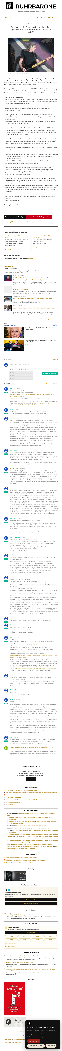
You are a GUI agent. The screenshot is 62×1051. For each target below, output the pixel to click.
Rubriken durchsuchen (11, 943)
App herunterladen (31, 899)
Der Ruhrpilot (9, 804)
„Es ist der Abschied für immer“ (14, 797)
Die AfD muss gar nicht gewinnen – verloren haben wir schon (32, 298)
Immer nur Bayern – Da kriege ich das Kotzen (27, 842)
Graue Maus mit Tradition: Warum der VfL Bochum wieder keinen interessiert (26, 956)
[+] (30, 369)
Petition (9, 79)
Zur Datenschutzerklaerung (35, 1037)
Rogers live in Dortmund (21, 289)
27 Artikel (8, 249)
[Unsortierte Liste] (21, 369)
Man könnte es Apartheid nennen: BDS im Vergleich (19, 962)
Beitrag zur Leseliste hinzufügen (14, 217)
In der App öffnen (10, 222)
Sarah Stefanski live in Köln (13, 802)
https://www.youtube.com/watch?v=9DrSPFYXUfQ (23, 645)
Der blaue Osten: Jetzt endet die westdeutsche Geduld (20, 862)
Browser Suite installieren (31, 903)
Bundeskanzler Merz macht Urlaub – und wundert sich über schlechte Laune (32, 844)
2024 (37, 936)
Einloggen (30, 258)
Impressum (8, 1039)
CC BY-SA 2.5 (28, 73)
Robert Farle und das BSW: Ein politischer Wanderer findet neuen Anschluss (25, 795)
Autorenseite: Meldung (26, 222)
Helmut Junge (14, 468)
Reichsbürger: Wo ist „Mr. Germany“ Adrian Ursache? (20, 915)
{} (27, 369)
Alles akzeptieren (34, 1041)
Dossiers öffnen (9, 945)
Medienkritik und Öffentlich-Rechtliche (42, 236)
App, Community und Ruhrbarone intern (16, 236)
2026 (11, 936)
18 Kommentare (39, 35)
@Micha (12, 452)
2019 (50, 939)
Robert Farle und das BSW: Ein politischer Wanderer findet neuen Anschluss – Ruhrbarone (30, 846)
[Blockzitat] (23, 369)
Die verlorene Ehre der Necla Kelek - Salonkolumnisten (21, 821)
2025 (24, 936)
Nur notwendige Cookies (36, 1045)
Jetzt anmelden (31, 779)
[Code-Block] (25, 369)
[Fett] (11, 369)
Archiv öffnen (31, 932)
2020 (37, 939)
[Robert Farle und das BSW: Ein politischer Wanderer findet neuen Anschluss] (8, 308)
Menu (8, 18)
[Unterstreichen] (15, 369)
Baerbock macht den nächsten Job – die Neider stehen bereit (30, 825)
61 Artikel (35, 248)
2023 (50, 936)
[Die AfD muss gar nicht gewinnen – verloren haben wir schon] (8, 299)
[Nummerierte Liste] (19, 369)
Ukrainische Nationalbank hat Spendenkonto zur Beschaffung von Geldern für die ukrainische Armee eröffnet (30, 969)
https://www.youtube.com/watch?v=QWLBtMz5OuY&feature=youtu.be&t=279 (35, 668)
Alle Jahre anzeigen (10, 946)
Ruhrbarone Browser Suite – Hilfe (13, 1042)
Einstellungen (51, 1045)
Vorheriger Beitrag (17, 319)
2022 (11, 939)
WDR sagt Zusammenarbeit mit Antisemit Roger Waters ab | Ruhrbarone (31, 747)
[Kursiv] (13, 369)
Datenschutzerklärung (19, 1039)
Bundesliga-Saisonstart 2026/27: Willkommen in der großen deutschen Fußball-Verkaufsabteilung (31, 792)
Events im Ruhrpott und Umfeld (25, 1031)
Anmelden (55, 359)
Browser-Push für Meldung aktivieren (39, 217)
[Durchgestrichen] (17, 369)
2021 (24, 939)
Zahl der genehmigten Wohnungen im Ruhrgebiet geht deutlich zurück (24, 799)
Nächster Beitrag (44, 319)
